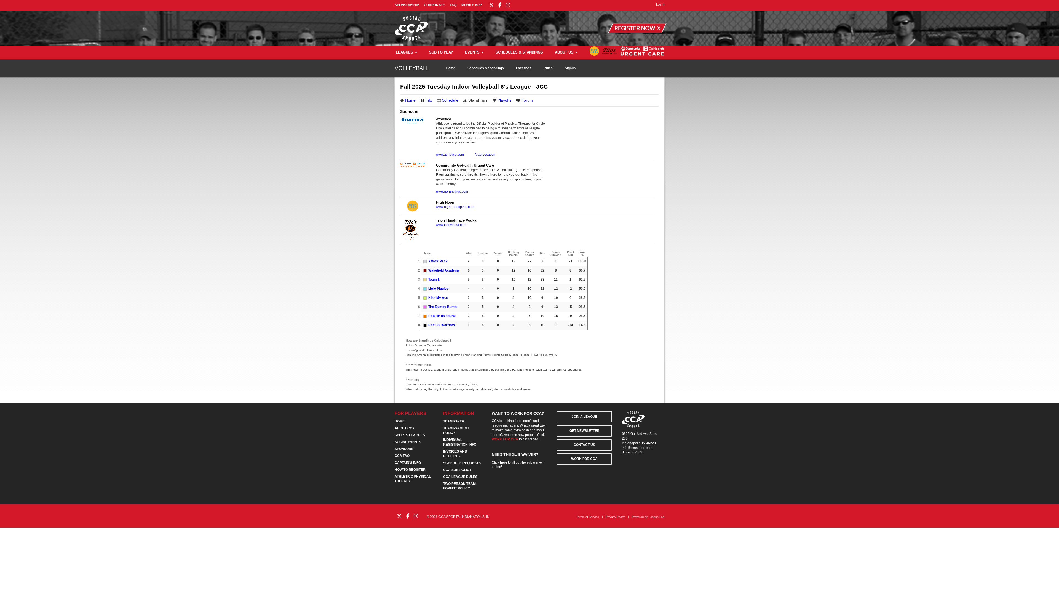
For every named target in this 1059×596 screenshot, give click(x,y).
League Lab (656, 516)
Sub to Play (441, 52)
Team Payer (453, 421)
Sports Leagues (410, 435)
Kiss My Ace (438, 298)
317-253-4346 (632, 452)
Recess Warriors (441, 325)
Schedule (450, 100)
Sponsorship (407, 5)
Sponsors (404, 449)
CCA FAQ (402, 456)
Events (472, 52)
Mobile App (471, 5)
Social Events (408, 442)
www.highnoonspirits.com (455, 207)
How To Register (410, 470)
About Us (564, 52)
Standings (478, 100)
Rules (548, 68)
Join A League (584, 417)
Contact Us (584, 445)
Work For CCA (584, 459)
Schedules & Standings (519, 52)
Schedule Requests (462, 463)
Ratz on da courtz (442, 316)
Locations (523, 68)
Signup (570, 68)
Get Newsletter (584, 431)
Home (450, 68)
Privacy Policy (615, 516)
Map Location (485, 154)
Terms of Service (587, 516)
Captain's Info (408, 463)
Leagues (404, 52)
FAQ (453, 5)
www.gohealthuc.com (452, 191)
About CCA (405, 428)
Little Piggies (438, 289)
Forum (527, 100)
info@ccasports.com (637, 448)
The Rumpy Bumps (443, 307)
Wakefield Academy (444, 270)
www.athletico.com (450, 154)
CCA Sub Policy (457, 470)
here (503, 462)
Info (429, 100)
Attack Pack (438, 261)
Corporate (434, 5)
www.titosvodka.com (451, 225)
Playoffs (504, 100)
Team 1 (434, 279)
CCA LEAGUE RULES (460, 477)
